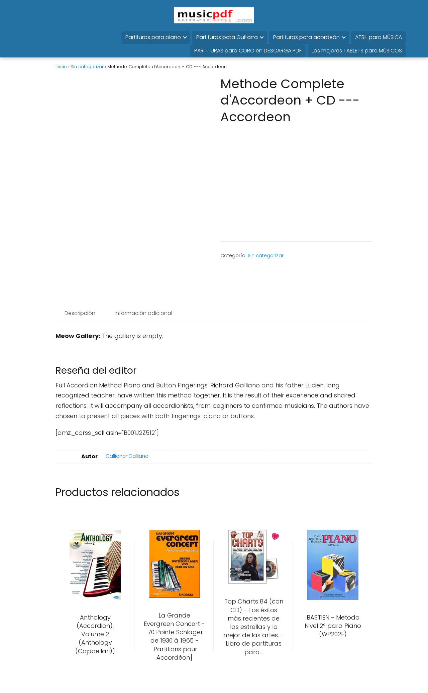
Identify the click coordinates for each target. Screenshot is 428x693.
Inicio (61, 66)
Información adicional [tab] (143, 313)
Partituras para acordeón (306, 37)
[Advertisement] (294, 178)
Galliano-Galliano (127, 456)
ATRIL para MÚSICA (378, 37)
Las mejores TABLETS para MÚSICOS (357, 50)
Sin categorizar (87, 66)
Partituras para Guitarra (227, 37)
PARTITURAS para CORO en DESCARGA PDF (248, 50)
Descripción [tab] (80, 313)
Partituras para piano (153, 37)
